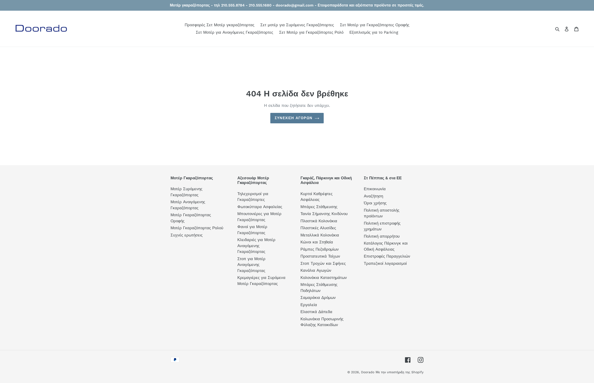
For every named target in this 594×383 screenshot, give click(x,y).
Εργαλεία (308, 304)
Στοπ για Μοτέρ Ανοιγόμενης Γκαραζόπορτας (251, 264)
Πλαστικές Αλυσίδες (318, 228)
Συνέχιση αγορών (293, 118)
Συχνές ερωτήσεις (187, 235)
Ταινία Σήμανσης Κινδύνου (324, 213)
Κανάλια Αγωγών (315, 270)
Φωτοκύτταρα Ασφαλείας (259, 206)
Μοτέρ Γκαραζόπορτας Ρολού (197, 228)
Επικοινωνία (375, 189)
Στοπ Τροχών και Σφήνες (323, 263)
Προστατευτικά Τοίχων (320, 256)
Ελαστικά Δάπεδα (316, 311)
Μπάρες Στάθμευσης (318, 206)
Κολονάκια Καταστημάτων (323, 277)
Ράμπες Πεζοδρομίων (319, 249)
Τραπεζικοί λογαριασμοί (385, 263)
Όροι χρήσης (375, 203)
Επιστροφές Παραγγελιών (387, 256)
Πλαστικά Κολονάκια (318, 221)
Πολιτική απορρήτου (382, 236)
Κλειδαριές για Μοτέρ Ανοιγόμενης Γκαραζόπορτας (256, 245)
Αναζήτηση (373, 196)
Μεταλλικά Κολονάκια (319, 235)
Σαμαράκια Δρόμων (318, 297)
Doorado (367, 372)
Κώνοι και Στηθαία (316, 242)
